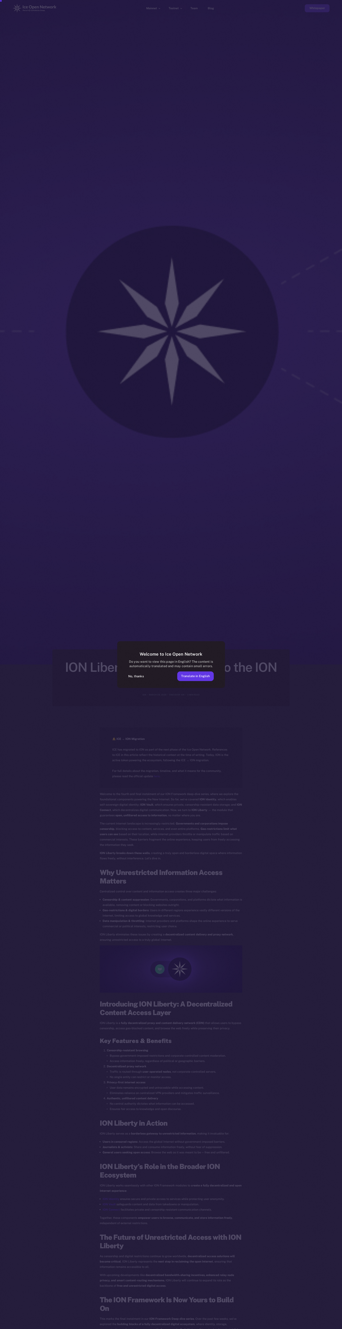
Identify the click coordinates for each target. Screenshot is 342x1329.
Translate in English (195, 676)
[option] (169, 1325)
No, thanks (136, 676)
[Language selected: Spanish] (251, 1325)
